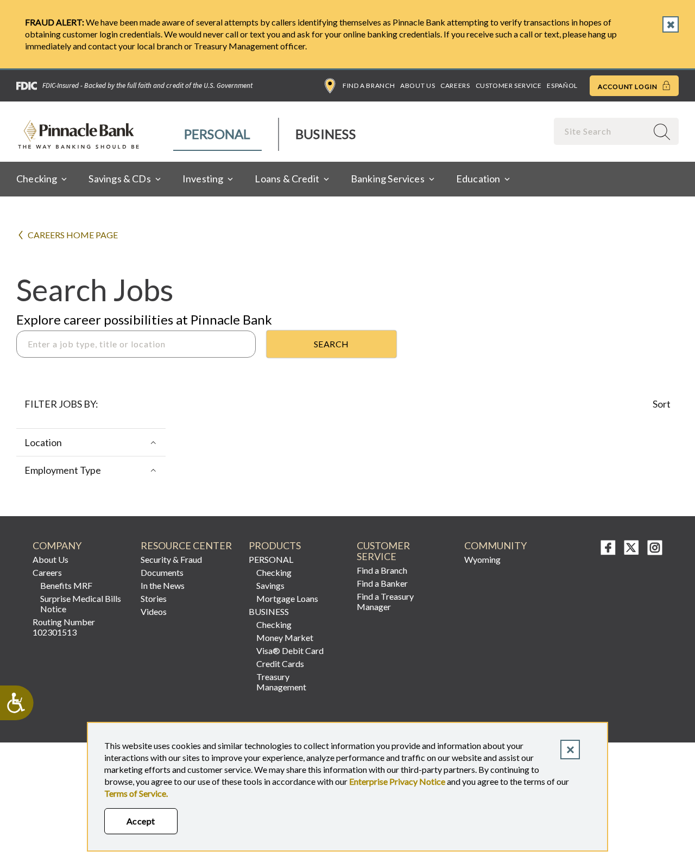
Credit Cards (280, 663)
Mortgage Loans (287, 598)
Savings (270, 585)
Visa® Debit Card (290, 650)
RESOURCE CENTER (186, 545)
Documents (162, 572)
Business (325, 134)
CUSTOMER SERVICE (383, 551)
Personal (217, 134)
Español (562, 85)
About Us (417, 85)
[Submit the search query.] (331, 344)
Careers (455, 85)
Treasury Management (281, 681)
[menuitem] (218, 134)
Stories (154, 598)
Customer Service (509, 85)
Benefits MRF (66, 585)
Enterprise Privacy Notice (397, 781)
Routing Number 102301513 (64, 627)
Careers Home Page (73, 235)
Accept (141, 821)
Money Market (284, 637)
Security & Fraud (171, 559)
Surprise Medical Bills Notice (80, 603)
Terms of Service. (136, 793)
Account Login (628, 86)
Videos (154, 611)
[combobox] (601, 131)
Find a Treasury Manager (385, 601)
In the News (163, 585)
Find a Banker (382, 583)
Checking (274, 572)
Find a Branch (369, 85)
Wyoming (482, 559)
